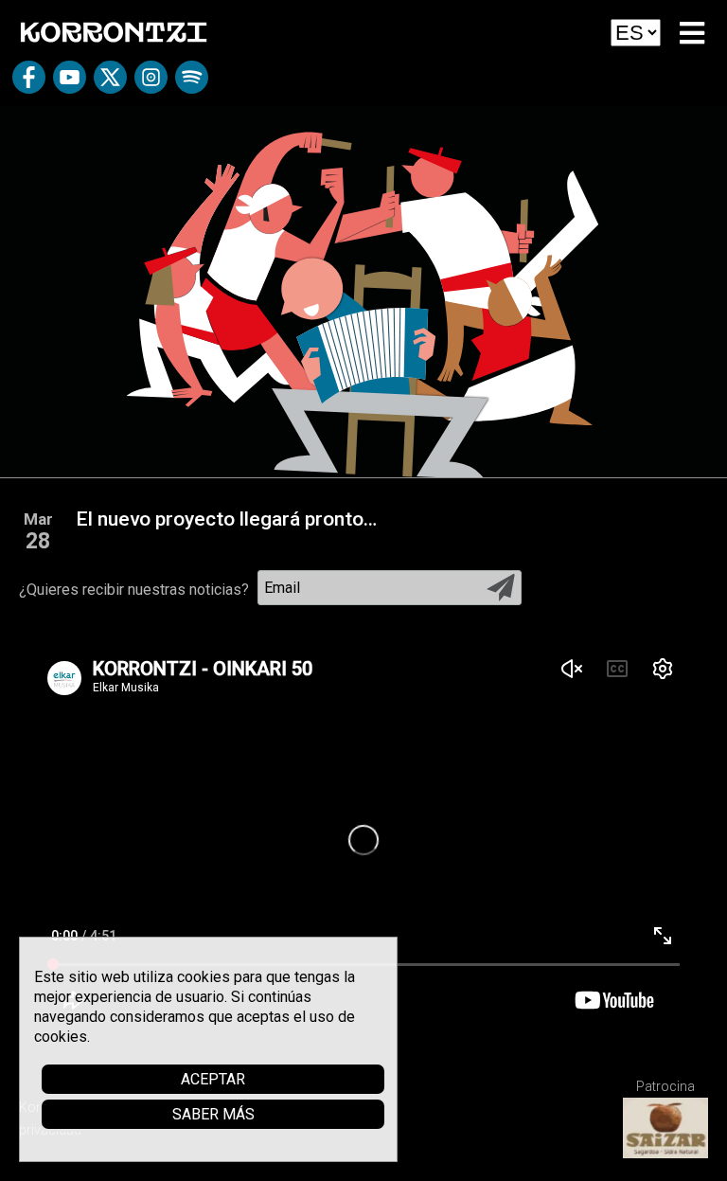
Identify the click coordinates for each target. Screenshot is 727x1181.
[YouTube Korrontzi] (69, 83)
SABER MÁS (213, 1114)
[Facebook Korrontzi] (28, 83)
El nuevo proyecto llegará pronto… (226, 519)
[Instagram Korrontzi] (151, 83)
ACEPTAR (213, 1079)
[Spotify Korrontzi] (191, 83)
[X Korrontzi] (110, 83)
